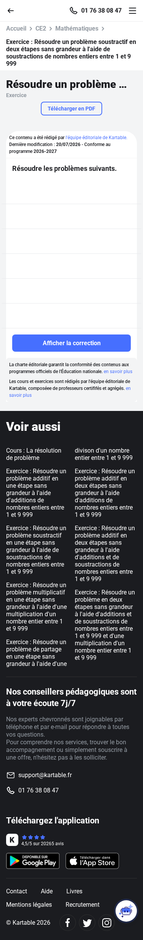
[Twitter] (87, 922)
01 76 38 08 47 (101, 11)
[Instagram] (106, 922)
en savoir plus (118, 371)
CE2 (40, 28)
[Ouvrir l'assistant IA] (126, 911)
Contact (16, 891)
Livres (74, 891)
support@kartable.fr (45, 775)
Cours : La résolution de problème (33, 454)
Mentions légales (29, 904)
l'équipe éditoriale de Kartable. (96, 137)
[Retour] (13, 10)
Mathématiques (76, 28)
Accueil (16, 28)
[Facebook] (67, 922)
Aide (47, 891)
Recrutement (83, 904)
